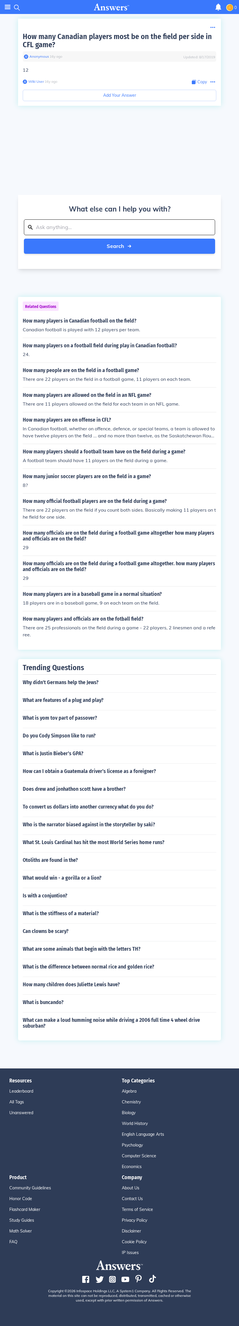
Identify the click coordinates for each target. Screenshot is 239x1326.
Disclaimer (131, 1231)
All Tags (16, 1102)
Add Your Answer (119, 95)
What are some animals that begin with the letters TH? (81, 949)
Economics (132, 1166)
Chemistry (131, 1102)
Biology (129, 1112)
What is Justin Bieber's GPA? (53, 753)
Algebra (129, 1091)
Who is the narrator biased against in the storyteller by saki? (89, 824)
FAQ (13, 1241)
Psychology (132, 1145)
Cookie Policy (134, 1241)
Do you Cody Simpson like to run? (59, 735)
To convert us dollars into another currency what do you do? (88, 807)
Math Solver (20, 1231)
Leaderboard (21, 1091)
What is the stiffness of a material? (61, 913)
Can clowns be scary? (45, 931)
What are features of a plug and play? (63, 700)
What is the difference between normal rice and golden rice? (88, 967)
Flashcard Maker (24, 1209)
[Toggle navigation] (7, 7)
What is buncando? (43, 1002)
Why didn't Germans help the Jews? (61, 682)
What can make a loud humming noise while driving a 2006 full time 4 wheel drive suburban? (111, 1023)
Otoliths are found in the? (50, 860)
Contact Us (132, 1198)
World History (135, 1123)
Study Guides (21, 1220)
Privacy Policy (134, 1220)
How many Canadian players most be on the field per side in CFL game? (117, 40)
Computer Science (139, 1155)
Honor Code (20, 1198)
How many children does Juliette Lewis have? (71, 984)
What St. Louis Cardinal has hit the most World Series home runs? (93, 842)
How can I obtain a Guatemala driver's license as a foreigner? (89, 771)
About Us (130, 1188)
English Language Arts (143, 1134)
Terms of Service (137, 1209)
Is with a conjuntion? (45, 895)
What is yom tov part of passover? (60, 718)
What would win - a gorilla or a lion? (62, 878)
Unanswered (21, 1112)
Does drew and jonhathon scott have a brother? (74, 789)
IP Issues (130, 1252)
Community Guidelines (30, 1188)
